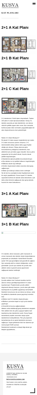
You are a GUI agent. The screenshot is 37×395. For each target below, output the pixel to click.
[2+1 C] (18, 105)
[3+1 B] (18, 241)
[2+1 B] (18, 75)
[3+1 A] (18, 210)
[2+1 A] (18, 44)
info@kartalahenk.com (15, 379)
